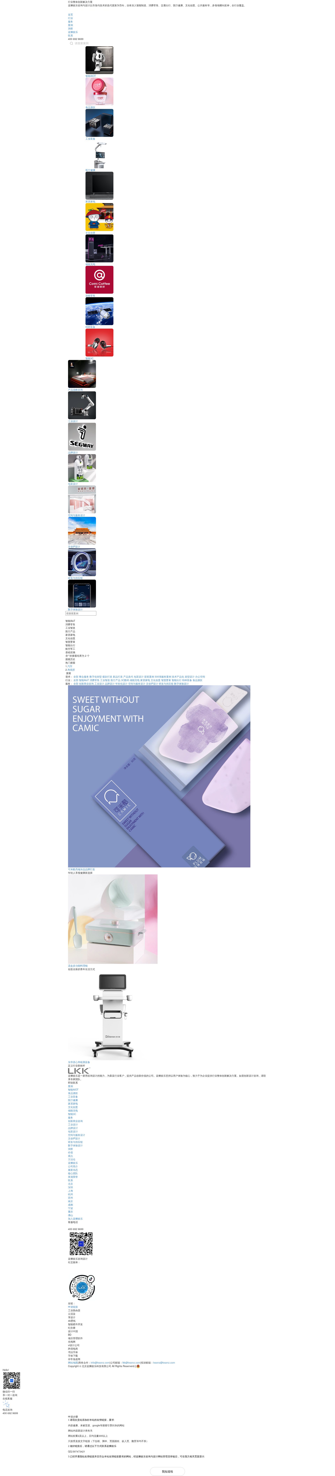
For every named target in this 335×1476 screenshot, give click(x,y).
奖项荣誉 (73, 1176)
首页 (70, 14)
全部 (75, 676)
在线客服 (7, 1398)
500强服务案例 (163, 676)
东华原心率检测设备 (79, 1062)
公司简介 (73, 1166)
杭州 (70, 1194)
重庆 (70, 1211)
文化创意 (90, 232)
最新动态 (73, 1169)
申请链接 (73, 1306)
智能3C (89, 358)
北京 (70, 1183)
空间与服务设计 (76, 515)
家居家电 (90, 201)
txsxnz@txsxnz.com (164, 1362)
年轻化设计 (121, 683)
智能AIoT (84, 680)
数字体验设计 (75, 609)
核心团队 (73, 1173)
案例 (70, 25)
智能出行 (176, 680)
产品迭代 (128, 676)
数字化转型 (96, 676)
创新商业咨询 (86, 683)
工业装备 (90, 138)
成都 (70, 1204)
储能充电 (90, 264)
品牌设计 (73, 452)
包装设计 (73, 483)
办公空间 (200, 676)
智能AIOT (90, 76)
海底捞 (71, 669)
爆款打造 (107, 676)
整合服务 (84, 676)
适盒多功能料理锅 (78, 965)
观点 (70, 1156)
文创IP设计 (74, 546)
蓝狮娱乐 (73, 32)
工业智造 (105, 680)
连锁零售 (90, 295)
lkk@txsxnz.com (131, 1362)
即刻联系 (73, 1082)
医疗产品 (115, 680)
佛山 (70, 1215)
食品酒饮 (90, 107)
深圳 (70, 1187)
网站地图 (73, 1362)
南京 (70, 1201)
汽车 (70, 666)
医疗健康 (90, 170)
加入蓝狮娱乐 (75, 1218)
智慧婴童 (166, 680)
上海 (70, 1190)
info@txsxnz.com (100, 1362)
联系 (70, 35)
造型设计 (190, 676)
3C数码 (125, 680)
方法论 (71, 1159)
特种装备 (90, 327)
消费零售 (94, 680)
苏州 (70, 1197)
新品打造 (118, 676)
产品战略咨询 (75, 389)
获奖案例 (149, 676)
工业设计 (73, 421)
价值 (70, 1152)
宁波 (70, 1208)
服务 (70, 21)
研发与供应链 (75, 578)
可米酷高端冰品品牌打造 (81, 869)
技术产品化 (178, 676)
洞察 (70, 28)
